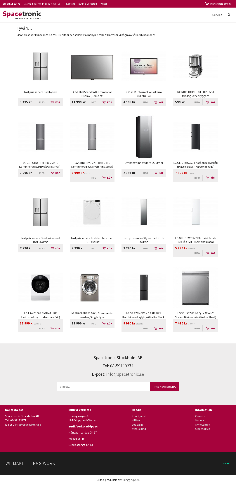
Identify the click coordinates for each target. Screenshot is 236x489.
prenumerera (165, 386)
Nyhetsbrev (202, 424)
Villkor (103, 3)
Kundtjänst (139, 416)
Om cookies (202, 429)
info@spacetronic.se (125, 374)
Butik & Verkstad (88, 3)
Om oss (200, 416)
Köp (57, 102)
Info (42, 102)
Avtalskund (139, 429)
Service (217, 15)
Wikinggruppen (130, 480)
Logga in (137, 424)
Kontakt (70, 3)
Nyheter (200, 420)
